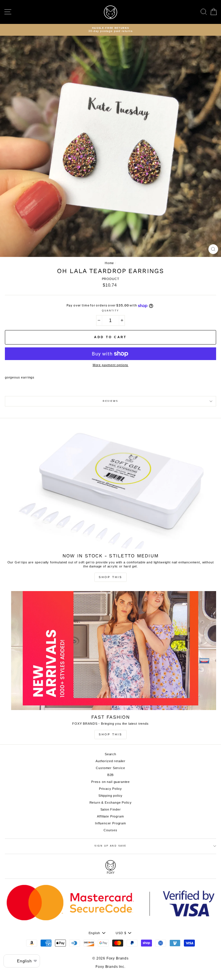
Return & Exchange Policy (110, 802)
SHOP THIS (110, 734)
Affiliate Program (110, 816)
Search (110, 754)
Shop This (110, 577)
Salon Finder (110, 809)
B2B (110, 775)
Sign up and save (110, 846)
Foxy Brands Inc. (110, 967)
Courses (110, 830)
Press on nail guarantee (110, 781)
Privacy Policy (110, 788)
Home (109, 263)
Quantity (110, 310)
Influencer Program (110, 823)
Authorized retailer (110, 761)
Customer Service (110, 768)
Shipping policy (110, 795)
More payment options (111, 365)
